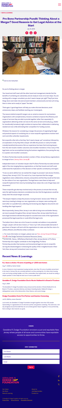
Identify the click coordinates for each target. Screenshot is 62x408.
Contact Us (35, 393)
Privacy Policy (5, 400)
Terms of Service (15, 400)
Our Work (5, 391)
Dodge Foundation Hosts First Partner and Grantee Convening (25, 296)
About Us (34, 389)
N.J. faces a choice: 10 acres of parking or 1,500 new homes (24, 262)
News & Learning (7, 393)
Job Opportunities (37, 391)
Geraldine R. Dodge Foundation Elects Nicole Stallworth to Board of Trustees (30, 280)
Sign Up (31, 367)
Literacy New (21, 159)
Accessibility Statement (26, 400)
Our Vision (5, 389)
